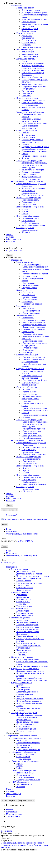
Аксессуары (27, 186)
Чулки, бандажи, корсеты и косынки (32, 666)
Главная (9, 809)
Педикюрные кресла (30, 218)
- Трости (25, 412)
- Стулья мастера (29, 449)
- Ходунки (26, 417)
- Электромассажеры (31, 313)
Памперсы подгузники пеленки (30, 671)
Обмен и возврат (13, 239)
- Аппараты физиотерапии (33, 322)
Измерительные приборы (33, 170)
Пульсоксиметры (29, 91)
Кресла (25, 211)
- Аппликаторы (28, 308)
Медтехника (16, 5)
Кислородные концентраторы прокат (32, 576)
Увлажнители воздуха (31, 47)
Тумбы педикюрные (30, 223)
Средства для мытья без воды (34, 123)
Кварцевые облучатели (32, 77)
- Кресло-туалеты (29, 394)
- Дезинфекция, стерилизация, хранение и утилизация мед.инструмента (35, 424)
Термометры (27, 93)
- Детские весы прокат (31, 264)
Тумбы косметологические (33, 195)
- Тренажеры (27, 301)
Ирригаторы (27, 75)
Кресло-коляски (28, 135)
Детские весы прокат (31, 10)
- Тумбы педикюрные (31, 482)
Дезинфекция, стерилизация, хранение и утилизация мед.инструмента (34, 165)
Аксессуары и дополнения (33, 225)
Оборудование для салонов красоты (27, 181)
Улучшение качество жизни (34, 156)
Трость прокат (28, 26)
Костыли (25, 133)
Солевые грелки (29, 40)
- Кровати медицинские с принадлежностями (33, 397)
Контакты (10, 241)
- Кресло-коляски (29, 392)
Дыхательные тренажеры (33, 63)
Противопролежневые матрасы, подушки (31, 120)
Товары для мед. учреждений (29, 160)
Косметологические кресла (33, 188)
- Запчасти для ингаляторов (34, 325)
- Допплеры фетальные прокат (35, 267)
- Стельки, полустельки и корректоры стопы (33, 360)
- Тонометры (27, 352)
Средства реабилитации (26, 130)
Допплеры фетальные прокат (34, 12)
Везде (8, 529)
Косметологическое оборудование (31, 184)
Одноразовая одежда (31, 172)
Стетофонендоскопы (31, 179)
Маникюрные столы (30, 200)
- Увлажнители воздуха (32, 304)
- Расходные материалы (32, 436)
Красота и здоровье (24, 33)
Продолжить (6, 831)
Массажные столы (30, 193)
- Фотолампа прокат (30, 285)
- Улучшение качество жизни (34, 415)
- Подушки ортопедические (34, 357)
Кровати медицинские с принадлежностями (32, 141)
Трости (25, 153)
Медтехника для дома (25, 59)
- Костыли (26, 389)
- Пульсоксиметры (30, 348)
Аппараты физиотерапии (33, 66)
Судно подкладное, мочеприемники (30, 127)
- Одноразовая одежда (31, 431)
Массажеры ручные (30, 54)
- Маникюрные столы (31, 459)
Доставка (10, 237)
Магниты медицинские (32, 84)
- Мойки (25, 473)
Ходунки (25, 158)
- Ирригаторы (28, 331)
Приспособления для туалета (34, 151)
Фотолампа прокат (30, 29)
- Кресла (25, 470)
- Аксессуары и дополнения (34, 484)
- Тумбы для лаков (29, 463)
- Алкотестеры (28, 318)
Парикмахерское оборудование (30, 207)
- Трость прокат (28, 283)
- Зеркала (25, 468)
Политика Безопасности (25, 843)
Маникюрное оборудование (28, 197)
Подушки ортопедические (33, 100)
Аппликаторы (28, 52)
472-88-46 (25, 541)
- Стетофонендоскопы (31, 438)
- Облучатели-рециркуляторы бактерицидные (34, 344)
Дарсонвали (27, 35)
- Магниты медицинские (32, 341)
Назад (9, 255)
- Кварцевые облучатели (32, 334)
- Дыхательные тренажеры (33, 320)
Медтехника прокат (25, 8)
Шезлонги (26, 232)
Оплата (9, 234)
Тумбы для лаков (29, 204)
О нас (3, 843)
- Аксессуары (27, 445)
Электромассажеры (30, 56)
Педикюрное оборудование (28, 216)
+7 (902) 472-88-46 (14, 250)
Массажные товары (24, 49)
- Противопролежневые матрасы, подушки (32, 376)
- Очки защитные (29, 433)
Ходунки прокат (29, 31)
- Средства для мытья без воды (35, 380)
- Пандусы (26, 401)
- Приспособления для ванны (34, 408)
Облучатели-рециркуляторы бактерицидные (34, 87)
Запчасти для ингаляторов (33, 68)
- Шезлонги (27, 491)
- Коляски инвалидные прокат (35, 274)
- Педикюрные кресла (31, 477)
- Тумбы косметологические (34, 454)
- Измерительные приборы (33, 429)
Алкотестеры (27, 61)
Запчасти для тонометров (33, 70)
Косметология (28, 38)
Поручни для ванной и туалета (35, 147)
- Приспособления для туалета (35, 410)
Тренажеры (26, 45)
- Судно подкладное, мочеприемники (30, 383)
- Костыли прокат (29, 276)
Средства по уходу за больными (30, 112)
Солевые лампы (29, 42)
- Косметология (28, 294)
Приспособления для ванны (34, 149)
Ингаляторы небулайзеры (33, 72)
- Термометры (28, 350)
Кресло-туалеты (29, 137)
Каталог (8, 562)
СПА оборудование (25, 227)
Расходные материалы (31, 177)
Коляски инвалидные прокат (34, 19)
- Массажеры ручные (31, 311)
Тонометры (26, 96)
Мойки (25, 214)
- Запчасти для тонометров (33, 327)
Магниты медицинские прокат (35, 24)
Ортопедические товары (27, 98)
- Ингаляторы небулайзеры (33, 329)
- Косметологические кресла (34, 447)
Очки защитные (29, 174)
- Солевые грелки (29, 297)
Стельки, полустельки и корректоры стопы (32, 104)
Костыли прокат (29, 22)
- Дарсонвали (27, 292)
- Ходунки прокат (29, 288)
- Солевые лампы (29, 299)
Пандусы (25, 144)
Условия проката (19, 845)
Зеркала (25, 209)
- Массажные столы (30, 452)
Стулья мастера (28, 190)
